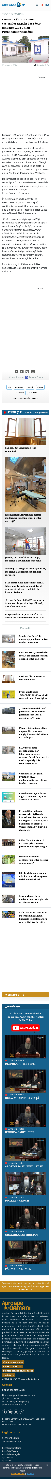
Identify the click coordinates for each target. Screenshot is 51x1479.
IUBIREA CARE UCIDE (19, 1132)
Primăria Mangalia (11, 1454)
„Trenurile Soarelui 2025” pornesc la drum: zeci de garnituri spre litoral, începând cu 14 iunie (24, 603)
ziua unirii (32, 392)
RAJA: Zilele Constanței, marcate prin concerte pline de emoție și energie (33, 843)
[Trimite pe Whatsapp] (33, 371)
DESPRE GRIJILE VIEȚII (21, 1063)
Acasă (5, 14)
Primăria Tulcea (10, 1451)
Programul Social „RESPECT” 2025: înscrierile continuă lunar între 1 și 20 (34, 695)
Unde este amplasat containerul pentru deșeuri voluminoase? (33, 859)
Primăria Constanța (11, 1447)
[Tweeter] (22, 371)
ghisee (40, 387)
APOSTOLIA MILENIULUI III (24, 1166)
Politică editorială (12, 1366)
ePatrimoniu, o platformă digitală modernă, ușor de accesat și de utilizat (32, 796)
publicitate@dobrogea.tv (14, 1404)
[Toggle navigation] (37, 4)
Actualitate (17, 14)
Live (46, 5)
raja (9, 387)
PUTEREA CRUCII (17, 1200)
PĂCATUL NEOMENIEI (20, 1269)
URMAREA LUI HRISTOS (21, 1234)
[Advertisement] (25, 104)
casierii (30, 387)
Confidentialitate (10, 1437)
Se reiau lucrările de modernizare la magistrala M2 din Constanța (33, 899)
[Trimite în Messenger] (27, 371)
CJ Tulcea (6, 1460)
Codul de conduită (13, 1362)
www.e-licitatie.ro (30, 1379)
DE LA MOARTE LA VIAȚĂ (22, 1098)
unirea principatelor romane (25, 398)
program (19, 387)
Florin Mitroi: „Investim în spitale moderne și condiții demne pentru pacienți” (23, 518)
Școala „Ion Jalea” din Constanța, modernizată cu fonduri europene (33, 639)
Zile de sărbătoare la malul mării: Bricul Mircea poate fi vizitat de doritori (33, 876)
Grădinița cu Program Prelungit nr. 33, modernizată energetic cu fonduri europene (25, 571)
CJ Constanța (8, 1457)
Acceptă (30, 1473)
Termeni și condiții (11, 1441)
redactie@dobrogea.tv (16, 1401)
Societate (8, 1375)
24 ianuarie (19, 392)
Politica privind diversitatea (18, 1370)
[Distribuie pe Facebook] (16, 371)
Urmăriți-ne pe (26, 376)
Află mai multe (18, 1473)
